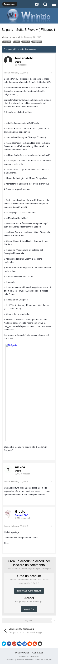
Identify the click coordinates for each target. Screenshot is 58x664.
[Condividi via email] (40, 643)
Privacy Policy (22, 652)
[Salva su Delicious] (24, 643)
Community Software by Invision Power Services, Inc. (29, 659)
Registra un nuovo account (29, 590)
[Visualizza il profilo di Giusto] (8, 514)
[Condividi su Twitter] (4, 643)
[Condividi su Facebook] (9, 643)
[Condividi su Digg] (19, 643)
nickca (20, 467)
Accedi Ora (29, 609)
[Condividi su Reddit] (29, 643)
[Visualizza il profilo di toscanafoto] (8, 60)
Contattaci (37, 652)
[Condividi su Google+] (14, 643)
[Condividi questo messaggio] (51, 72)
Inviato (16, 72)
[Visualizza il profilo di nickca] (8, 469)
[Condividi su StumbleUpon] (35, 643)
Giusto (20, 511)
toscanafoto (17, 37)
